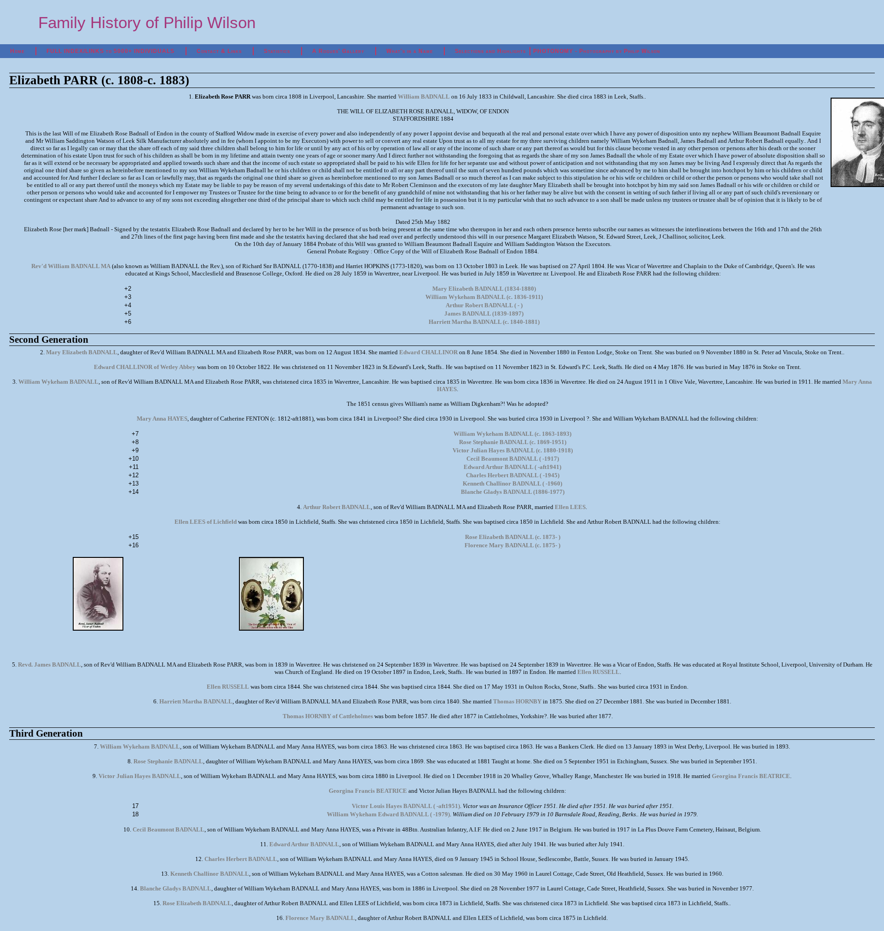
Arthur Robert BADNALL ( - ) (484, 305)
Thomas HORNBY (517, 701)
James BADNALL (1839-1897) (483, 313)
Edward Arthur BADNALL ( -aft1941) (512, 466)
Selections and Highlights (490, 51)
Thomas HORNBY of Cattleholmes (328, 716)
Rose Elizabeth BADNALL (197, 903)
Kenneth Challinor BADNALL (209, 873)
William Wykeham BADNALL (58, 381)
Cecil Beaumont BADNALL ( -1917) (512, 458)
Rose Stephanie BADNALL (168, 761)
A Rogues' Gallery (338, 51)
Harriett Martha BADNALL (196, 701)
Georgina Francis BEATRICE (751, 776)
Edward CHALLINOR (428, 352)
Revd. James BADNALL (49, 664)
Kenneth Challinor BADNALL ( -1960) (512, 483)
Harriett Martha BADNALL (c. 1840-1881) (484, 321)
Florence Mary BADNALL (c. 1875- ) (512, 545)
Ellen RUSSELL (598, 671)
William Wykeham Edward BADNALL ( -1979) (388, 814)
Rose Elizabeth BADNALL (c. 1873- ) (512, 536)
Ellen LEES (570, 507)
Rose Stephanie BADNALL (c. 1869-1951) (512, 442)
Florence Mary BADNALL (320, 917)
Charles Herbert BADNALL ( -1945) (512, 475)
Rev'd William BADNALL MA (70, 266)
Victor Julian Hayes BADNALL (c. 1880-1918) (513, 450)
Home (17, 51)
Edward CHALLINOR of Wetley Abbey (145, 366)
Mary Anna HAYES (162, 418)
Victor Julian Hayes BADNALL (140, 776)
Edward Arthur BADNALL (304, 844)
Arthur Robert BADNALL (337, 507)
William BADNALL (424, 96)
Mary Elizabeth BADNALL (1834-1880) (484, 288)
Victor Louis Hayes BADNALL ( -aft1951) (406, 805)
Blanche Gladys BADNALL (175, 888)
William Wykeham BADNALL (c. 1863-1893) (512, 433)
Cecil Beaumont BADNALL (168, 829)
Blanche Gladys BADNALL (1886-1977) (512, 491)
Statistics (277, 51)
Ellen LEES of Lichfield (205, 521)
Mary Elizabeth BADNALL (81, 352)
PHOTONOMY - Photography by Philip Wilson (596, 51)
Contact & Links (219, 51)
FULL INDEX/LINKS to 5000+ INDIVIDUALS (110, 51)
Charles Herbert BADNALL (240, 858)
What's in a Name (409, 51)
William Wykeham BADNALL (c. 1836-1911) (484, 296)
